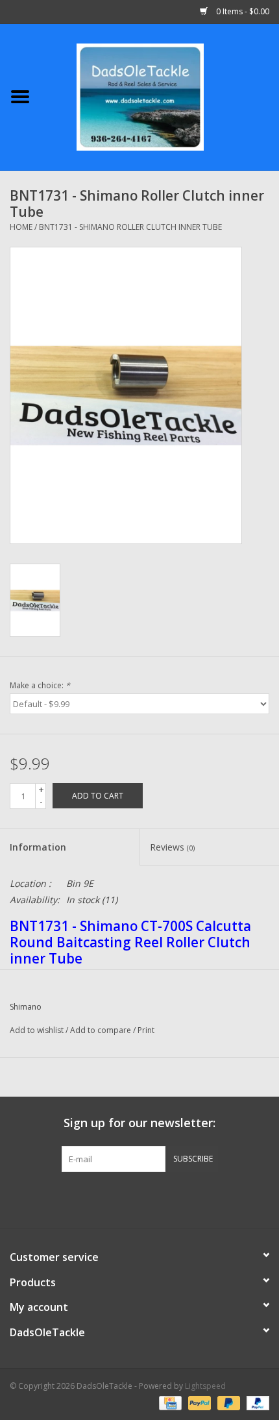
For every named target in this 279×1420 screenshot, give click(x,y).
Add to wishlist (37, 1030)
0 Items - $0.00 (241, 11)
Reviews (172, 847)
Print (146, 1030)
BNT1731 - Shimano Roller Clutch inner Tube (130, 226)
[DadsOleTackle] (159, 96)
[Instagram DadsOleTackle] (209, 1198)
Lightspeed (205, 1385)
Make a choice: (40, 685)
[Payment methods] (168, 1402)
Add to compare (101, 1030)
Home (21, 226)
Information (38, 847)
